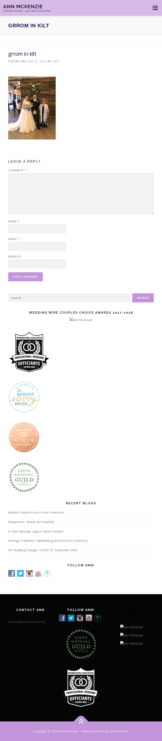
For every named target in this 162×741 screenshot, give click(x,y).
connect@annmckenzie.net (26, 622)
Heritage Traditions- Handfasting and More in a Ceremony (48, 541)
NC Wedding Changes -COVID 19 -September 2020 (42, 550)
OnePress (88, 731)
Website (15, 256)
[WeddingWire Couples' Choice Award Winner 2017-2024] (131, 643)
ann (56, 61)
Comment (17, 170)
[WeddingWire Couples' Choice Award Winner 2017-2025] (131, 635)
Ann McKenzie (23, 6)
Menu (155, 8)
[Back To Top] (81, 721)
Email (14, 239)
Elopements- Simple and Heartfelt (31, 522)
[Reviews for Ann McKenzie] (24, 477)
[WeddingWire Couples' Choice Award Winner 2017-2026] (131, 627)
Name (14, 221)
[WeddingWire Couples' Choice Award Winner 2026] (81, 320)
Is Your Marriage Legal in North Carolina (35, 531)
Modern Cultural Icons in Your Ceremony (36, 512)
